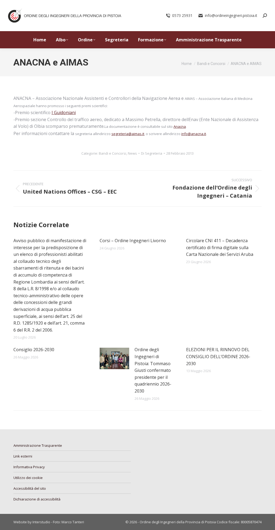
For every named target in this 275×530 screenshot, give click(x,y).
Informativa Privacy (29, 466)
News (132, 153)
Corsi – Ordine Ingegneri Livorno (133, 241)
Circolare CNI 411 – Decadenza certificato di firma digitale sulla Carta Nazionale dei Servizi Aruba (219, 247)
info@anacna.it (193, 133)
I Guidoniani (64, 112)
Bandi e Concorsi (112, 153)
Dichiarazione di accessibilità (36, 499)
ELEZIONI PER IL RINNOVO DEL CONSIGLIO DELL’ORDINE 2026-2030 (218, 356)
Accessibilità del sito (29, 488)
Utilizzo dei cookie (28, 477)
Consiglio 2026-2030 (33, 350)
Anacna (179, 126)
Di (151, 153)
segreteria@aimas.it (127, 133)
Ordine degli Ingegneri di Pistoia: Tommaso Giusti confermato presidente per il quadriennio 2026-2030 (153, 370)
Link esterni (22, 456)
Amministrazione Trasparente (37, 445)
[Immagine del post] (114, 358)
